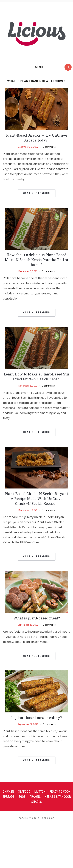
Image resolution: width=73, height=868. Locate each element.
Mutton (40, 791)
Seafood (24, 791)
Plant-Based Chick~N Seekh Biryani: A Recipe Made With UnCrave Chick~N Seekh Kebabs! (37, 498)
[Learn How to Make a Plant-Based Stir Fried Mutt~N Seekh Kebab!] (36, 347)
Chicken (8, 791)
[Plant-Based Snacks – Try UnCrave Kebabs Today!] (36, 109)
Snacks (36, 801)
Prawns (35, 796)
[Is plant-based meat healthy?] (36, 691)
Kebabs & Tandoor (58, 796)
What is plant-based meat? (36, 618)
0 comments (49, 147)
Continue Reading (36, 193)
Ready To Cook (60, 791)
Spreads (8, 796)
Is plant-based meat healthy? (36, 717)
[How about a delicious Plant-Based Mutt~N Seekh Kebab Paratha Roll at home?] (36, 228)
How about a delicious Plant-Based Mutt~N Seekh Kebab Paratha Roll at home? (36, 259)
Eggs (22, 796)
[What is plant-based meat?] (36, 591)
